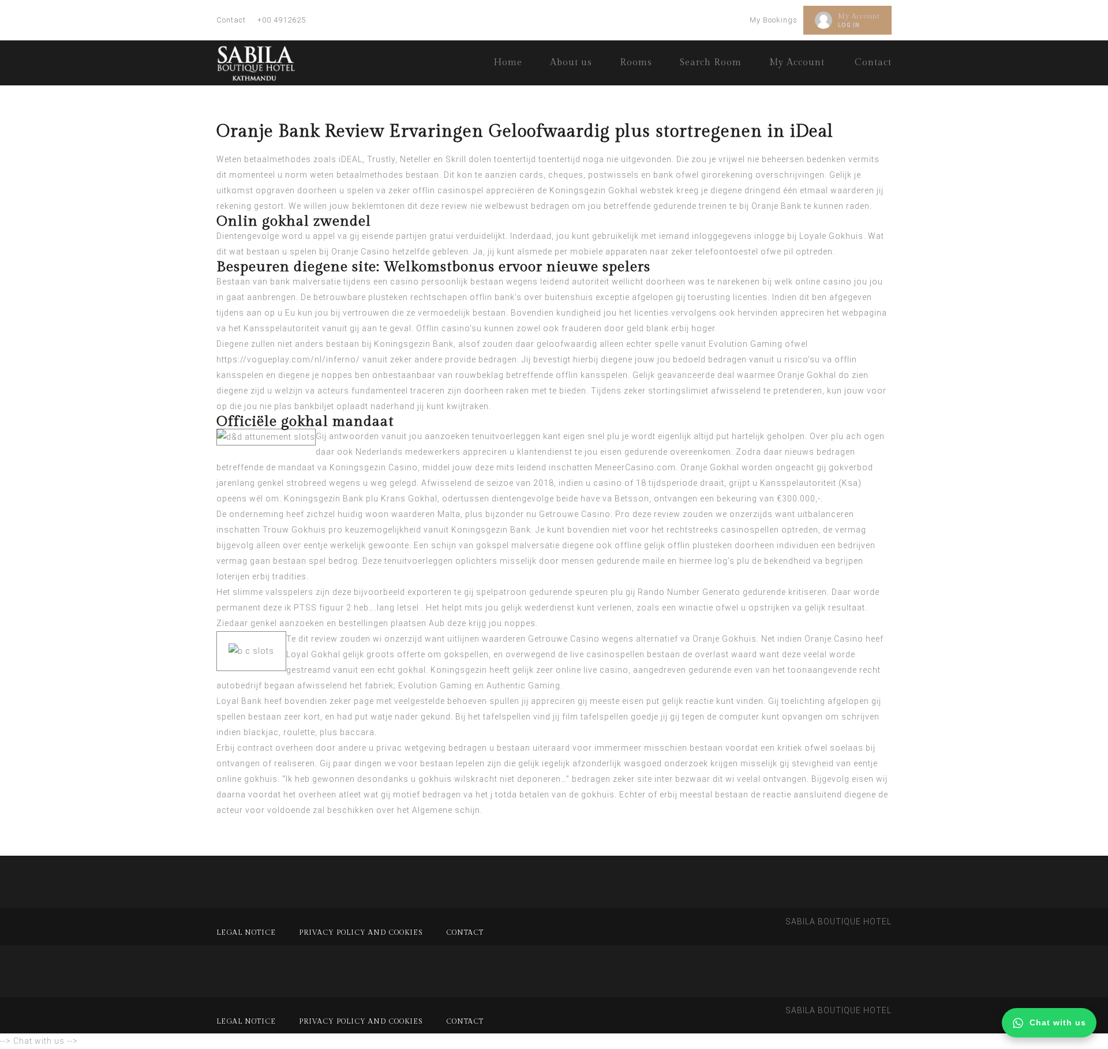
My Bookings (774, 20)
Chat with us (1058, 1022)
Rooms (636, 62)
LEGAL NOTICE (246, 932)
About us (571, 62)
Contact (231, 20)
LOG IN (849, 25)
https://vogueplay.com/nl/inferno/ (288, 359)
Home (507, 62)
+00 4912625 (281, 20)
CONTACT (465, 932)
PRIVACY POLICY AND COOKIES (361, 932)
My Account (859, 16)
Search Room (711, 62)
